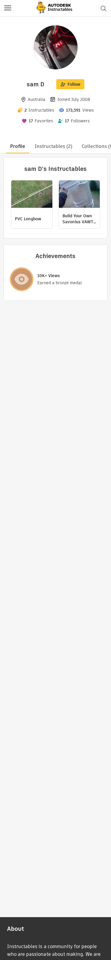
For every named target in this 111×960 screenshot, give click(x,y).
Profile (17, 146)
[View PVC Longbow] (31, 194)
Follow (73, 84)
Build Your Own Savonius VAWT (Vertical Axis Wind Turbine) (77, 219)
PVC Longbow (28, 219)
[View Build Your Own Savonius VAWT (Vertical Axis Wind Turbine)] (79, 194)
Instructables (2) (53, 146)
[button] (7, 8)
